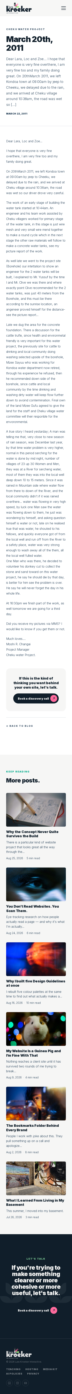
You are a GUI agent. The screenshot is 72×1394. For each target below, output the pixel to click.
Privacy (33, 1373)
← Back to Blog (19, 725)
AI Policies (14, 1373)
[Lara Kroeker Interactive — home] (19, 8)
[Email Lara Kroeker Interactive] (25, 1383)
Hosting (31, 1369)
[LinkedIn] (9, 1383)
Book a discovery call (33, 698)
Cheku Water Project (25, 29)
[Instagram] (17, 1383)
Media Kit (50, 1369)
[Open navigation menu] (63, 8)
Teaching (13, 1369)
